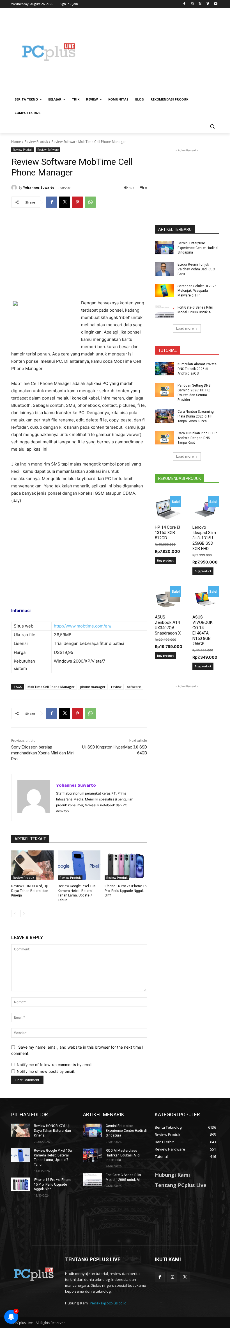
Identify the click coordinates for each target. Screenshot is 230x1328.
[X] (200, 4)
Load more (185, 328)
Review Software (48, 150)
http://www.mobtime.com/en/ (82, 626)
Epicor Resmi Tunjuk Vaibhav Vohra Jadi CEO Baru (196, 269)
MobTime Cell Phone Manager (51, 686)
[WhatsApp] (90, 202)
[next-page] (23, 913)
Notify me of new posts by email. (46, 1071)
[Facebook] (184, 4)
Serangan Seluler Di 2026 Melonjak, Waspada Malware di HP (197, 291)
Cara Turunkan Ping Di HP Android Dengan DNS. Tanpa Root (197, 438)
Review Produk (36, 141)
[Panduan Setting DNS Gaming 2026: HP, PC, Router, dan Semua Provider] (164, 390)
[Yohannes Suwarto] (15, 187)
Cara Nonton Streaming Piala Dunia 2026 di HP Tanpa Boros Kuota (196, 416)
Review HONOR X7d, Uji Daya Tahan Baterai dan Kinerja (29, 891)
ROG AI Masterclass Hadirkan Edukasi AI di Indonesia (123, 1155)
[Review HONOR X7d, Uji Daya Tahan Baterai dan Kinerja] (32, 865)
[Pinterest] (77, 202)
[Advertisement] (153, 52)
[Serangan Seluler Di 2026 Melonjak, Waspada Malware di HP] (164, 290)
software (134, 686)
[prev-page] (14, 913)
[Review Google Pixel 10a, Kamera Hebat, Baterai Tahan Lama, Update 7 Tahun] (79, 865)
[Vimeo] (207, 4)
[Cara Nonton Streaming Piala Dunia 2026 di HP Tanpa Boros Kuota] (164, 416)
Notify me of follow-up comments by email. (55, 1064)
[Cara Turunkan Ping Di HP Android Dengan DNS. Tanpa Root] (164, 437)
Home (16, 141)
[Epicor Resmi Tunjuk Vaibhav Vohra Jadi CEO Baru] (164, 269)
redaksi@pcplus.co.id (108, 1303)
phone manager (92, 686)
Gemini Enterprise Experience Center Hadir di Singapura (198, 248)
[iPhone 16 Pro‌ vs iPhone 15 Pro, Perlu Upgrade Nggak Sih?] (126, 865)
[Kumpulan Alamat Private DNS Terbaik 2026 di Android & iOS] (164, 368)
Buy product (165, 560)
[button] (212, 126)
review (116, 686)
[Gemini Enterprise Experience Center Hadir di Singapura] (164, 247)
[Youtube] (215, 4)
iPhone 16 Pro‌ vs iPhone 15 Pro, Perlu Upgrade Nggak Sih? (126, 891)
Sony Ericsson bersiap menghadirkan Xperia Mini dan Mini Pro (42, 753)
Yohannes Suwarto (38, 187)
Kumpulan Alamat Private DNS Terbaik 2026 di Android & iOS (197, 369)
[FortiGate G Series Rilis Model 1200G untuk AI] (164, 312)
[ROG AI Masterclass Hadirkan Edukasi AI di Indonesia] (92, 1155)
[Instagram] (192, 4)
